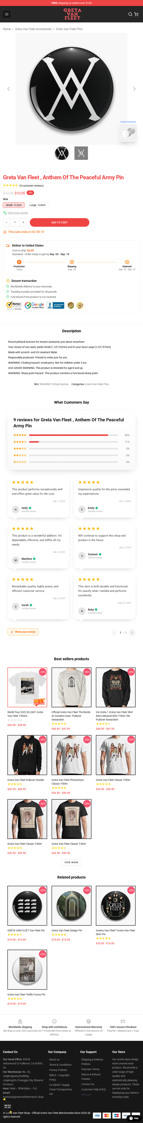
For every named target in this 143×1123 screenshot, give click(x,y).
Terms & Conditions (60, 1064)
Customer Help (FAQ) (93, 1089)
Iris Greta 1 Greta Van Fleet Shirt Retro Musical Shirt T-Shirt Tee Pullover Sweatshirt (114, 716)
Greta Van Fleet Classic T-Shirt (113, 779)
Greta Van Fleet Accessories (33, 29)
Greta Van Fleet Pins (69, 29)
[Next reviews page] (132, 632)
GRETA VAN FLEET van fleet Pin (26, 930)
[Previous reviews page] (114, 632)
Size (5, 199)
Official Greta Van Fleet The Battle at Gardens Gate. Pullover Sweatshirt (71, 716)
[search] (130, 14)
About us (54, 1059)
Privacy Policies (58, 1069)
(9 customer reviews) (31, 185)
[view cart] (136, 14)
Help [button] (136, 1118)
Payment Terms (90, 1069)
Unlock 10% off (7, 1106)
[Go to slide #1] (62, 153)
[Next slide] (134, 89)
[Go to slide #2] (81, 153)
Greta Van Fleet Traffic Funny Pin (26, 994)
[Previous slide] (9, 89)
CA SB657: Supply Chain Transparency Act (60, 1089)
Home (7, 29)
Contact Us (87, 1084)
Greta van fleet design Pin (67, 930)
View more (71, 862)
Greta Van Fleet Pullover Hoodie (25, 779)
